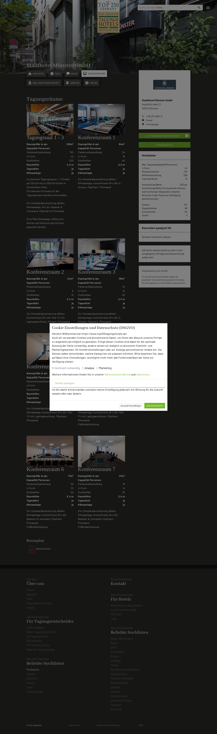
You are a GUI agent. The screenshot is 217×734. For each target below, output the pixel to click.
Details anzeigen (64, 383)
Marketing (105, 368)
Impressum (142, 374)
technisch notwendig (67, 368)
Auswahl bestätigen (131, 405)
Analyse (89, 368)
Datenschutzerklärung (117, 374)
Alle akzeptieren (154, 405)
